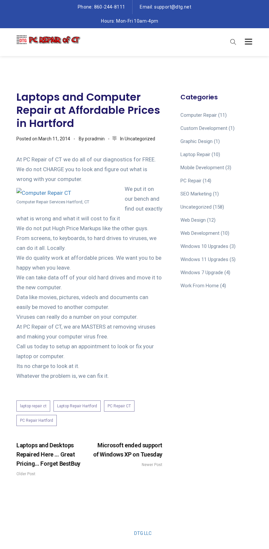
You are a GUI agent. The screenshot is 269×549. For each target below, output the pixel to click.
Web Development (199, 233)
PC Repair (190, 181)
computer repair (198, 115)
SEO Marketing (196, 194)
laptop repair (195, 154)
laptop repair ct (33, 406)
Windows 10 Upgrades (204, 246)
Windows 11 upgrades (204, 259)
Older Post (48, 459)
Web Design (193, 220)
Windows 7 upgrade (201, 272)
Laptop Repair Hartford (77, 406)
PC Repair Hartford (36, 420)
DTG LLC (143, 533)
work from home (199, 286)
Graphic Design (196, 141)
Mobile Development (202, 168)
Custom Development (203, 128)
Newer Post (127, 454)
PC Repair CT (119, 406)
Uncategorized (140, 138)
